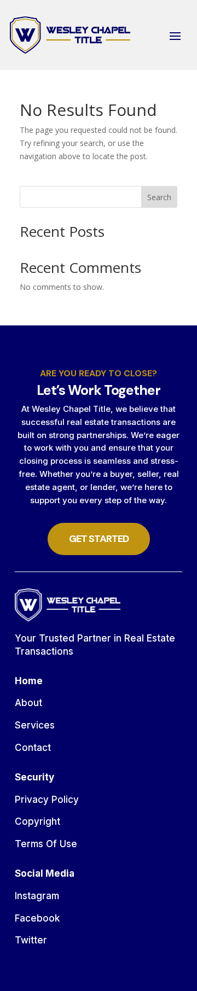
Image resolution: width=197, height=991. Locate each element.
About (28, 702)
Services (35, 725)
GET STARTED (99, 538)
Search (159, 197)
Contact (33, 747)
